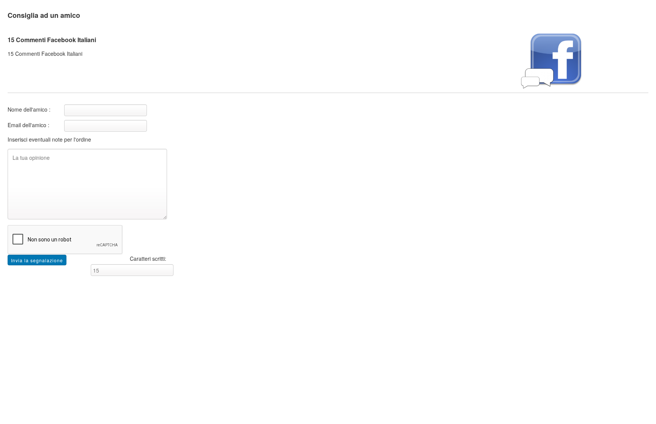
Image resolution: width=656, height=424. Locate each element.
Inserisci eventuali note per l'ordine (49, 139)
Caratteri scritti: (148, 258)
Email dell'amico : (28, 125)
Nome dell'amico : (29, 109)
